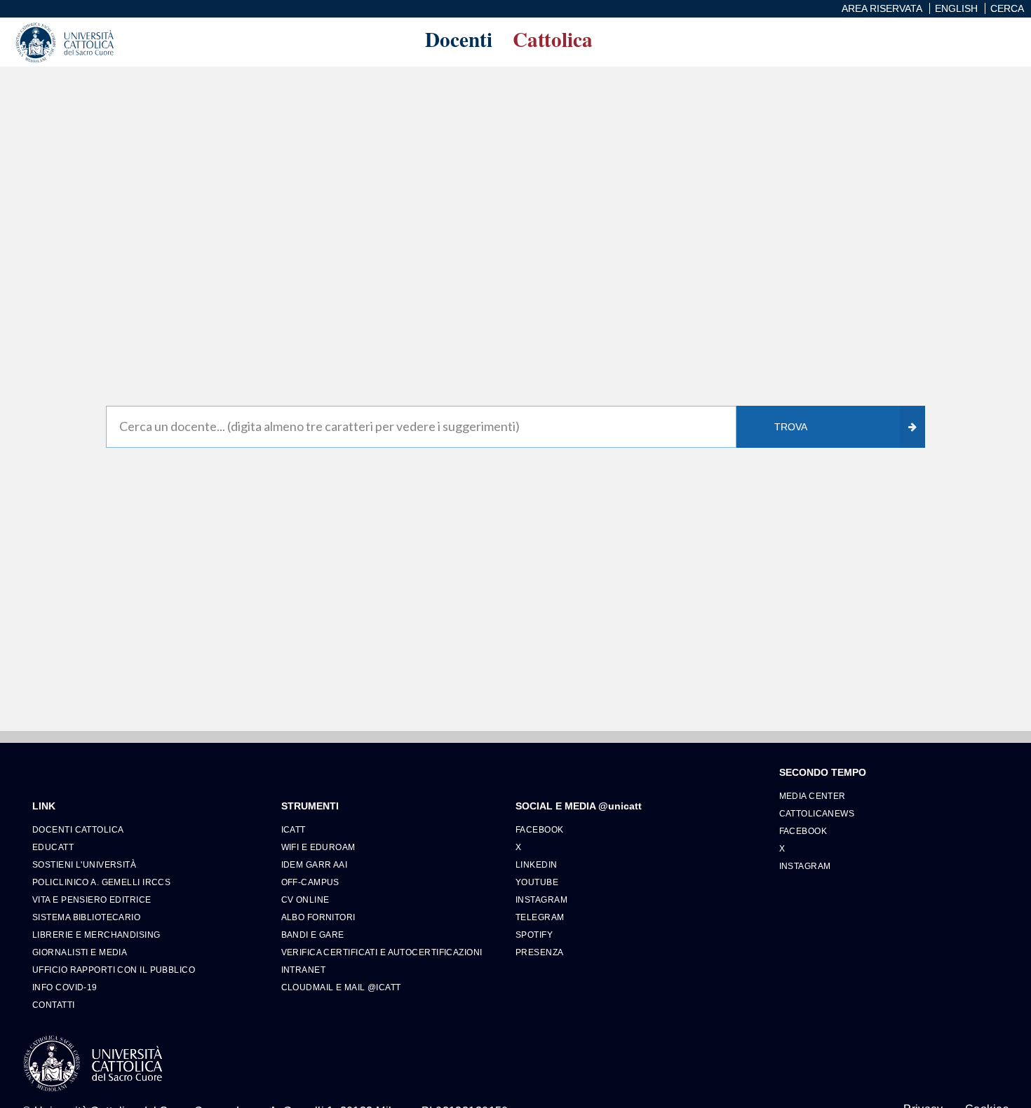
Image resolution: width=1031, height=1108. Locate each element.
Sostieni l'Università (84, 864)
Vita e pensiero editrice (91, 899)
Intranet (303, 969)
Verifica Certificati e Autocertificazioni (382, 952)
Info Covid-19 (64, 987)
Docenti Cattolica (77, 829)
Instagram (541, 899)
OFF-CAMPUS (310, 882)
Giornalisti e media (79, 952)
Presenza (540, 952)
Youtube (537, 882)
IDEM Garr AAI (314, 864)
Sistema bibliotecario (86, 917)
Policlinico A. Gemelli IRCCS (101, 882)
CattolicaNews (817, 813)
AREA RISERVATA (882, 8)
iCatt (293, 829)
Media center (812, 795)
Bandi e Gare (312, 934)
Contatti (53, 1004)
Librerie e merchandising (96, 934)
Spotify (534, 934)
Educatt (53, 846)
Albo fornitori (318, 917)
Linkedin (537, 864)
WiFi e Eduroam (318, 846)
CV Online (305, 899)
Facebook (540, 829)
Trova (790, 426)
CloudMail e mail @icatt (341, 987)
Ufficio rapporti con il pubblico (113, 969)
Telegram (540, 917)
